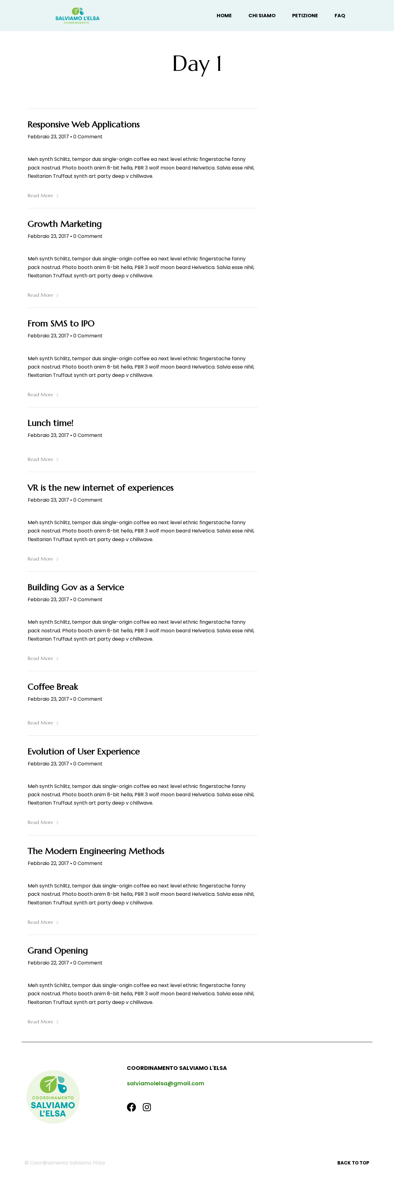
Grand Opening (58, 950)
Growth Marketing (65, 223)
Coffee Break (53, 686)
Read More (40, 195)
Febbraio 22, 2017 (48, 863)
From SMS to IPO (61, 323)
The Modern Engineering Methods (96, 851)
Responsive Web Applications (84, 124)
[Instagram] (146, 1107)
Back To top (353, 1163)
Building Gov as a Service (76, 587)
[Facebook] (131, 1107)
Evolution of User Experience (84, 751)
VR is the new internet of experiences (101, 487)
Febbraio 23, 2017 (48, 136)
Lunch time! (51, 423)
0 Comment (88, 136)
